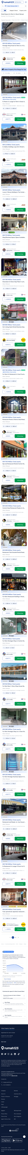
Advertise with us (18, 1094)
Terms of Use (4, 1116)
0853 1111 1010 (14, 1075)
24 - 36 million (17, 73)
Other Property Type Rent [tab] (7, 1028)
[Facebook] (2, 1054)
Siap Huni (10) (15, 20)
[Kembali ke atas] (24, 1136)
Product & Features (5, 1096)
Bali (17, 944)
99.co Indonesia (17, 1113)
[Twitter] (5, 1054)
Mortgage (16, 1096)
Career (2, 1101)
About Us (3, 1094)
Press (2, 1104)
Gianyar (20, 944)
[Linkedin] (15, 1054)
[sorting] (7, 10)
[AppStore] (6, 1140)
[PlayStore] (17, 1140)
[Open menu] (26, 2)
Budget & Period (14, 10)
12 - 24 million (6, 73)
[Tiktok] (18, 1054)
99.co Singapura (17, 1116)
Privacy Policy (4, 1113)
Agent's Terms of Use (5, 1119)
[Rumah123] (8, 2)
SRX (15, 1119)
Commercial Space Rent (10, 944)
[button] (13, 6)
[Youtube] (11, 1054)
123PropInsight (4, 1107)
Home (2, 944)
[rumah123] (14, 1048)
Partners (3, 1099)
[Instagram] (8, 1054)
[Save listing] (25, 24)
